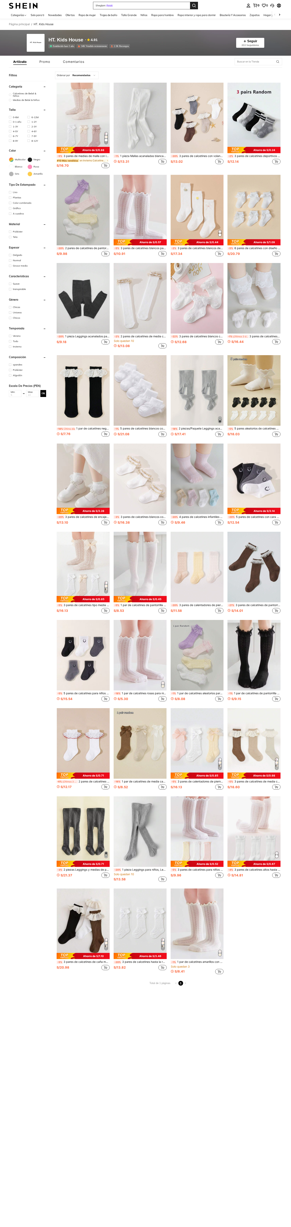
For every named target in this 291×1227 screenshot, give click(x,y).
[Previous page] (176, 983)
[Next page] (185, 983)
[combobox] (76, 75)
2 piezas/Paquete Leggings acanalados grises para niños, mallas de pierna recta (197, 428)
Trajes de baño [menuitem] (108, 15)
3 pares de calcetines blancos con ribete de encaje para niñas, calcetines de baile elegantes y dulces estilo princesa (197, 336)
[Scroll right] (279, 15)
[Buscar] (194, 5)
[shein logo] (23, 5)
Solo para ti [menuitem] (37, 15)
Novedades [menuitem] (55, 15)
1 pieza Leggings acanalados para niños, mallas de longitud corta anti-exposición (83, 336)
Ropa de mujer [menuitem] (87, 15)
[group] (27, 94)
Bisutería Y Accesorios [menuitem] (233, 15)
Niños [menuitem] (144, 15)
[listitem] (62, 46)
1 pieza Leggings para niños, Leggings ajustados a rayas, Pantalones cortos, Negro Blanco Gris (140, 869)
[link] (256, 5)
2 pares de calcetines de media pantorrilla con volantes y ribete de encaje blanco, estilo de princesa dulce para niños (83, 781)
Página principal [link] (19, 24)
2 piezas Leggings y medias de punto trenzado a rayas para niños (83, 869)
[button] (272, 5)
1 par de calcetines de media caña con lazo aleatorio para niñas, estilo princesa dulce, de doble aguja (140, 781)
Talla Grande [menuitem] (129, 15)
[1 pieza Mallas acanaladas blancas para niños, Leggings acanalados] (140, 118)
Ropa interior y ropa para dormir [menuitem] (197, 15)
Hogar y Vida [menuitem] (271, 15)
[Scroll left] (274, 15)
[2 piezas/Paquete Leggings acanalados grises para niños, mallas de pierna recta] (197, 390)
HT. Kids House (65, 39)
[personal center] (248, 5)
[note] (83, 150)
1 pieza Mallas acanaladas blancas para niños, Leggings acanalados (140, 156)
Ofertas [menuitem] (70, 15)
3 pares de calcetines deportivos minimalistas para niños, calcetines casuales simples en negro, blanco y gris (254, 156)
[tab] (20, 61)
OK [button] (43, 393)
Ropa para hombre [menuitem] (162, 15)
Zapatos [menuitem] (255, 15)
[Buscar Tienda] (278, 61)
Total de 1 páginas (159, 983)
